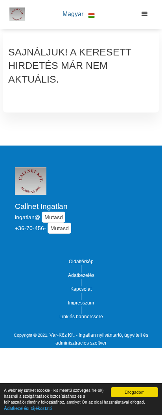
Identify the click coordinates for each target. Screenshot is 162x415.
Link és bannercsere (81, 316)
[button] (79, 14)
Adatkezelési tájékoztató (28, 408)
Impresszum (81, 303)
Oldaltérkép (81, 261)
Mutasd (53, 217)
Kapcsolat (81, 289)
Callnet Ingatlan (41, 206)
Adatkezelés (81, 275)
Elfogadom (134, 392)
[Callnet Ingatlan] (15, 14)
